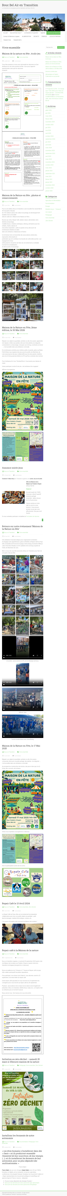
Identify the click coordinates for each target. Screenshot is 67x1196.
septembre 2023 (50, 153)
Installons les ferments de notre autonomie (18, 1137)
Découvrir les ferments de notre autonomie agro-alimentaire (22, 1183)
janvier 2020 (49, 191)
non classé (49, 212)
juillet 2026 (49, 110)
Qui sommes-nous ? (16, 33)
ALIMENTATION (26, 36)
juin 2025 (48, 127)
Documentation (23, 1141)
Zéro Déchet (32, 907)
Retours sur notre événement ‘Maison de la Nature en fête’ (22, 527)
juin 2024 (48, 142)
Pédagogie (22, 1065)
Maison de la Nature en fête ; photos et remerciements (21, 196)
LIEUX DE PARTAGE (55, 36)
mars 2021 (49, 176)
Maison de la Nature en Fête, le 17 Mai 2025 (21, 747)
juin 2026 (48, 113)
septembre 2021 (50, 173)
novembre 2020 (50, 185)
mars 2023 (49, 159)
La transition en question (31, 33)
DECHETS (36, 36)
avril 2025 (48, 133)
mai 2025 (48, 130)
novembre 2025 (50, 122)
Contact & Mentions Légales (11, 36)
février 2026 (49, 119)
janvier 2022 (49, 170)
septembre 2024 (50, 139)
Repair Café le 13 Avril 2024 (16, 903)
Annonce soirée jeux (12, 467)
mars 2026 (49, 116)
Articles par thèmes (53, 33)
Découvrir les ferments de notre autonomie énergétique (21, 1184)
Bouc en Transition (9, 57)
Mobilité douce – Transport (53, 209)
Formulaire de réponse (32, 516)
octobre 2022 (49, 165)
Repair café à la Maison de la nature (20, 950)
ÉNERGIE (44, 36)
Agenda (43, 33)
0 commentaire (17, 61)
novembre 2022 (50, 162)
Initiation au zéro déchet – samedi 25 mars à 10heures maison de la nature (21, 1060)
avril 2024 (48, 145)
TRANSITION (7, 40)
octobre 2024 (49, 136)
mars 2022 (49, 168)
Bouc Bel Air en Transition (20, 5)
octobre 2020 (49, 188)
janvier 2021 (49, 182)
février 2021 (49, 179)
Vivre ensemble (23, 57)
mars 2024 (49, 147)
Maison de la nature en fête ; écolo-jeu (21, 53)
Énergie (48, 206)
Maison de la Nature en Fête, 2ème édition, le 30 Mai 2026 (19, 328)
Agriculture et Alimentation (53, 200)
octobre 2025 (49, 124)
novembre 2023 (50, 150)
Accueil (5, 33)
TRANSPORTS (17, 40)
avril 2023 (48, 156)
